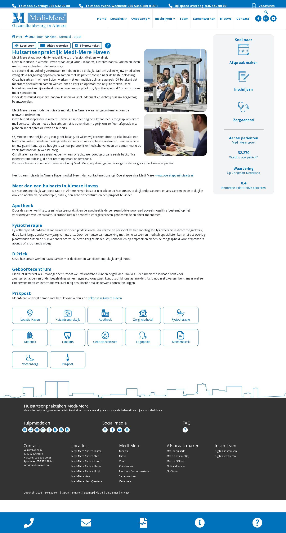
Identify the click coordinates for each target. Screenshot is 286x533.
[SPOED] (24, 429)
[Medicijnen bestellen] (67, 429)
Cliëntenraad (126, 466)
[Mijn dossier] (55, 429)
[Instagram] (105, 429)
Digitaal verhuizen (225, 456)
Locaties (117, 18)
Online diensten (176, 466)
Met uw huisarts (176, 451)
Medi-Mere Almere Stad (85, 456)
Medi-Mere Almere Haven (86, 466)
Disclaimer (112, 492)
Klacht (99, 492)
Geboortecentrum (105, 342)
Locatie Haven (30, 319)
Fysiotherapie (181, 319)
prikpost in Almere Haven (105, 298)
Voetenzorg (30, 364)
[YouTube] (119, 429)
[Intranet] (61, 429)
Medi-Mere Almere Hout (85, 471)
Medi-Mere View (80, 476)
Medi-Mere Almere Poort (86, 461)
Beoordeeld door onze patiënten (243, 188)
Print (18, 37)
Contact (242, 18)
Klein (52, 37)
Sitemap (89, 492)
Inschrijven (164, 18)
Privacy (125, 492)
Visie (122, 461)
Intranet (76, 492)
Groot (77, 37)
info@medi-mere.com (37, 465)
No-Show (172, 471)
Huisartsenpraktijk (67, 319)
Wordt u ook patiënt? (243, 157)
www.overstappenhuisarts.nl (174, 175)
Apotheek (105, 319)
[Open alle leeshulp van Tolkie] (108, 45)
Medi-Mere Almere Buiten (86, 451)
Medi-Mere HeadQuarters (86, 481)
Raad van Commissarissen (134, 471)
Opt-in (66, 492)
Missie (122, 456)
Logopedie (143, 342)
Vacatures (125, 481)
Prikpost (67, 364)
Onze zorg (139, 18)
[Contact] (30, 429)
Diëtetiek (30, 342)
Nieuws (226, 18)
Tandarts (68, 342)
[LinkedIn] (127, 429)
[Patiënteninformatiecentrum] (49, 429)
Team (183, 18)
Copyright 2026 (33, 492)
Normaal (65, 37)
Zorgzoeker (52, 492)
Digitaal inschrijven (226, 451)
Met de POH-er (175, 461)
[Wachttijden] (43, 429)
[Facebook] (112, 429)
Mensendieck (181, 342)
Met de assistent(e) (178, 456)
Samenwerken (204, 18)
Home (101, 18)
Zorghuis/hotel (143, 319)
